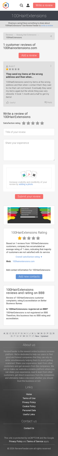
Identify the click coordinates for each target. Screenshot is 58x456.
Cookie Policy (29, 406)
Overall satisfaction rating (29, 257)
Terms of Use (29, 398)
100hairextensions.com (24, 261)
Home (29, 394)
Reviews (9, 35)
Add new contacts (29, 276)
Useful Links (29, 414)
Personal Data (29, 410)
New (37, 336)
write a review (47, 25)
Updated (44, 336)
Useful (12, 103)
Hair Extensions (29, 35)
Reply (49, 102)
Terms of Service (35, 441)
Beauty (20, 35)
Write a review (44, 5)
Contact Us (29, 428)
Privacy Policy (29, 402)
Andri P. (12, 66)
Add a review (29, 55)
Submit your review (29, 196)
